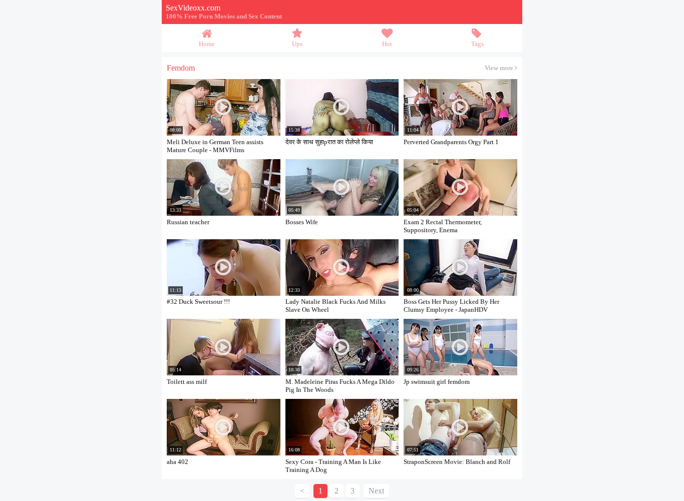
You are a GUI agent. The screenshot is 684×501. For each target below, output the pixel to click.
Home (207, 44)
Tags (477, 44)
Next (376, 490)
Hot (387, 44)
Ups (297, 44)
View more (500, 68)
